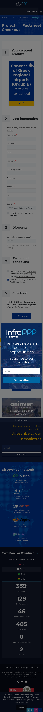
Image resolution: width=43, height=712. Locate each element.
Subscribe (21, 380)
